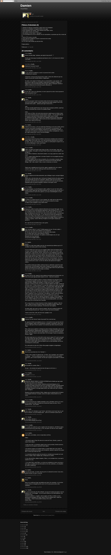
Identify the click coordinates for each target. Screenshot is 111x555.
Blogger (65, 552)
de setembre (23, 534)
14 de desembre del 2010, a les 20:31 (33, 502)
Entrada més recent (27, 511)
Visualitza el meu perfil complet (36, 16)
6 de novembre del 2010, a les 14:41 (33, 67)
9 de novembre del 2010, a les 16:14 (33, 314)
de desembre (23, 524)
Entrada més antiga (61, 511)
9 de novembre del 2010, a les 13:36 (33, 270)
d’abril (21, 539)
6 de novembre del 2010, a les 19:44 (33, 122)
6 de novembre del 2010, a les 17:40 (33, 86)
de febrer (22, 526)
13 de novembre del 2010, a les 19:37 (33, 406)
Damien (25, 5)
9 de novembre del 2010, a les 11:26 (33, 239)
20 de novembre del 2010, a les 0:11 (33, 467)
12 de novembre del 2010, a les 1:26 (33, 370)
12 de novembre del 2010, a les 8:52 (33, 376)
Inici (44, 511)
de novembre (23, 531)
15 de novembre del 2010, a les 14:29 (33, 414)
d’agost (22, 536)
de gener (22, 528)
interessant (32, 374)
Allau (26, 469)
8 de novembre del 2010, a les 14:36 (33, 194)
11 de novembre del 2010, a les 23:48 (33, 360)
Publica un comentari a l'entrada (31, 504)
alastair (26, 433)
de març (22, 541)
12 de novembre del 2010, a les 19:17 (33, 397)
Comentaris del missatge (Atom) (47, 515)
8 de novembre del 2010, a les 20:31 (33, 224)
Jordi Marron (28, 64)
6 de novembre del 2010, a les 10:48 (33, 61)
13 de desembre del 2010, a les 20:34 (33, 487)
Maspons (27, 70)
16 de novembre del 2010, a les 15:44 (33, 430)
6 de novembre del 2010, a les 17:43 (33, 94)
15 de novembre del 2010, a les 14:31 (33, 422)
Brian (26, 125)
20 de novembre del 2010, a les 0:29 (33, 475)
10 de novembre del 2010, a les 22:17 (33, 347)
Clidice (26, 53)
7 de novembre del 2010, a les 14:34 (33, 144)
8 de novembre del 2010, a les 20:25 (33, 204)
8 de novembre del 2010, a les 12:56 (33, 170)
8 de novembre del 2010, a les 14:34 (33, 184)
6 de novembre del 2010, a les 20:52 (33, 134)
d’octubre (22, 533)
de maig (22, 538)
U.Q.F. (32, 14)
